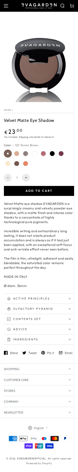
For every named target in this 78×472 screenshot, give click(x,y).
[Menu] (6, 6)
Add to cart (39, 191)
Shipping (23, 137)
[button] (62, 6)
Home (7, 110)
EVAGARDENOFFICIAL (31, 458)
